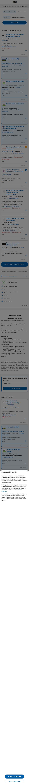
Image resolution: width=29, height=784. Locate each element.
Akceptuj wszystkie (14, 776)
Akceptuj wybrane (14, 781)
